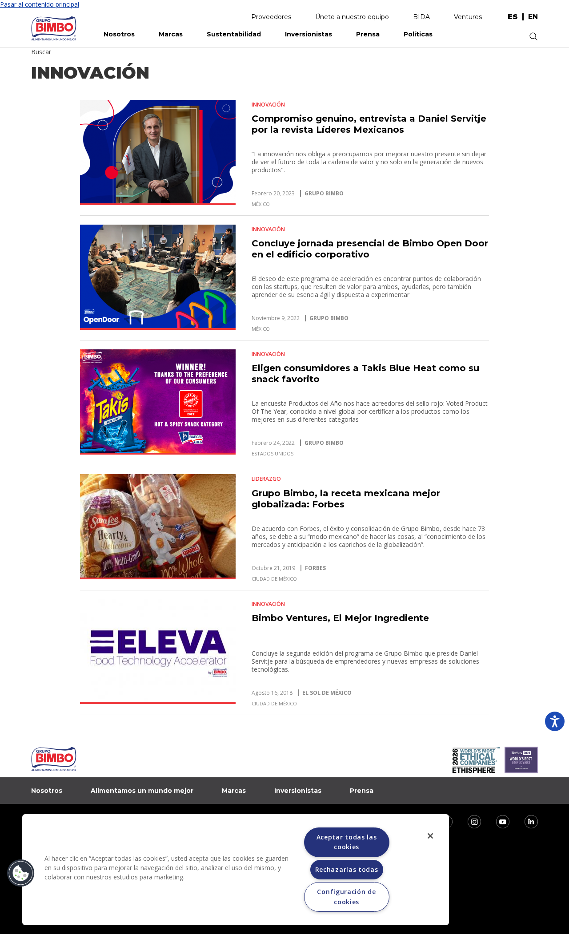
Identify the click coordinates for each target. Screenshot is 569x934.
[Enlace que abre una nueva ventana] (468, 820)
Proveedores (271, 17)
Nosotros (119, 34)
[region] (235, 869)
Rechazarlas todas (346, 869)
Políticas (418, 34)
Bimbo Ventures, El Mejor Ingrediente (340, 618)
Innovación (268, 104)
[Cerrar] (430, 836)
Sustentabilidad (234, 34)
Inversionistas (308, 34)
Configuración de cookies (346, 896)
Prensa (368, 34)
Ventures (468, 17)
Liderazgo (266, 479)
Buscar (41, 51)
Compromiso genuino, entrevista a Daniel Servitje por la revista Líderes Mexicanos (369, 124)
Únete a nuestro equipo (352, 17)
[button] (21, 873)
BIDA (421, 17)
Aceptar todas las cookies (347, 842)
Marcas (171, 34)
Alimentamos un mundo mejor (142, 791)
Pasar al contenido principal (39, 4)
